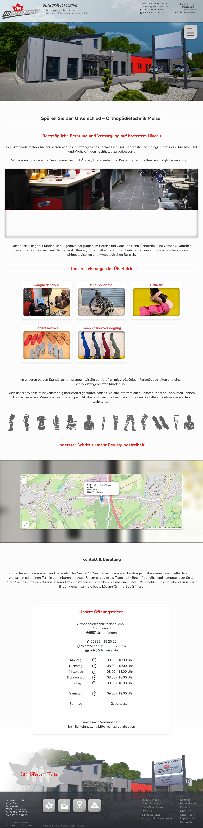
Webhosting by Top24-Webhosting (19, 825)
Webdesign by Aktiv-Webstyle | (17, 822)
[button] (101, 499)
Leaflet (153, 528)
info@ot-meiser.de (153, 12)
